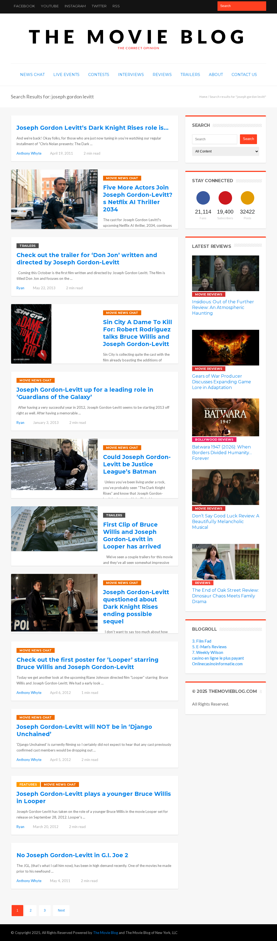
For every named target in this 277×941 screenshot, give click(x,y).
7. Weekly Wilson (207, 652)
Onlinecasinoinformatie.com (217, 663)
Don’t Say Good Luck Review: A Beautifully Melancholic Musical (225, 521)
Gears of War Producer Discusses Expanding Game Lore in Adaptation (221, 382)
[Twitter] (230, 932)
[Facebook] (219, 932)
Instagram (75, 6)
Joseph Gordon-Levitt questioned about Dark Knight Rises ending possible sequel (136, 607)
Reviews (202, 583)
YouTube (50, 6)
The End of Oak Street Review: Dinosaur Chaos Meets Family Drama (225, 596)
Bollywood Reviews (214, 439)
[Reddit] (251, 932)
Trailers (27, 246)
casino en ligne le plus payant (218, 658)
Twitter (99, 6)
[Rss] (261, 932)
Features (28, 784)
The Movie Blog (138, 36)
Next (61, 910)
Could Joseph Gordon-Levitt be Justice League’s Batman (137, 464)
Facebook (24, 6)
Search (248, 139)
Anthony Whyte (29, 153)
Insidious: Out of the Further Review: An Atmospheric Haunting (223, 307)
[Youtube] (240, 932)
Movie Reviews (208, 294)
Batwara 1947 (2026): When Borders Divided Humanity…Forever (222, 452)
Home (203, 96)
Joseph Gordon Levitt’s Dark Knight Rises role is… (93, 127)
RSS (116, 6)
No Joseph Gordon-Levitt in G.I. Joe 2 (72, 855)
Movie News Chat (122, 178)
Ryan (20, 288)
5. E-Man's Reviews (209, 646)
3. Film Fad (201, 641)
